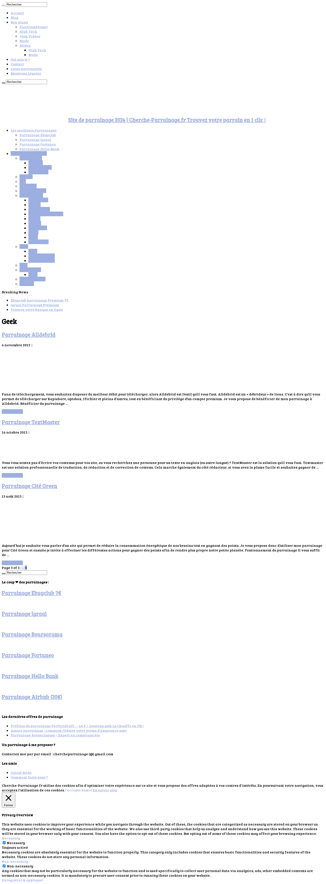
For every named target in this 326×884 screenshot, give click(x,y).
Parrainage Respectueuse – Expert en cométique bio (55, 735)
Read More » (12, 411)
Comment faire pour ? (29, 777)
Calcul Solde (21, 772)
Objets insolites (41, 255)
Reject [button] (86, 790)
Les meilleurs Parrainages (34, 130)
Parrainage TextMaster (31, 422)
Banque (26, 176)
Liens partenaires (26, 68)
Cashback (28, 186)
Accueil (17, 12)
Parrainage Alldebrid (28, 334)
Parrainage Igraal (35, 139)
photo (33, 232)
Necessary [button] (11, 838)
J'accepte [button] (72, 790)
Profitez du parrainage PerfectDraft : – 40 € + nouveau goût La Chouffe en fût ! (77, 725)
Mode (24, 40)
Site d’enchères (41, 260)
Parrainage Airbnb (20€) (32, 696)
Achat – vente (31, 195)
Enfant (34, 204)
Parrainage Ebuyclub (38, 134)
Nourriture (37, 228)
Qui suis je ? (20, 59)
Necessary (16, 842)
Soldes (25, 45)
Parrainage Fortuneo (38, 144)
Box (23, 181)
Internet (35, 162)
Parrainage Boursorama (32, 634)
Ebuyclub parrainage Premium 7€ (40, 300)
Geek (24, 246)
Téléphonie (38, 172)
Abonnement (31, 158)
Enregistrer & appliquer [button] (22, 880)
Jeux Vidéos (30, 36)
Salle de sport (40, 167)
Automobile (38, 200)
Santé (33, 237)
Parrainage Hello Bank (39, 148)
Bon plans (19, 22)
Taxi (23, 265)
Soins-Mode (38, 241)
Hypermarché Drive (45, 214)
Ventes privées (32, 279)
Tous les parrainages (29, 153)
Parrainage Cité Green (29, 485)
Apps (32, 251)
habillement (39, 209)
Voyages (27, 283)
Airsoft (34, 223)
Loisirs (34, 218)
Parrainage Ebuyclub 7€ (31, 592)
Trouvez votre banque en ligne (37, 309)
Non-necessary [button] (15, 861)
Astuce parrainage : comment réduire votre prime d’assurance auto (69, 730)
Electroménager (34, 26)
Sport (32, 274)
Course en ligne (33, 190)
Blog (14, 17)
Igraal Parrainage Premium (35, 304)
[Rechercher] (3, 5)
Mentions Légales (26, 73)
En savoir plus (105, 790)
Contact (17, 64)
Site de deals (30, 269)
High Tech (28, 31)
